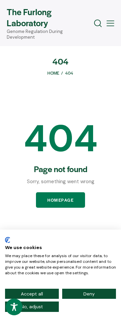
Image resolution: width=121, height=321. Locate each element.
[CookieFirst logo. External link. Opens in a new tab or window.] (7, 240)
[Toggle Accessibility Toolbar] (14, 307)
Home (53, 73)
